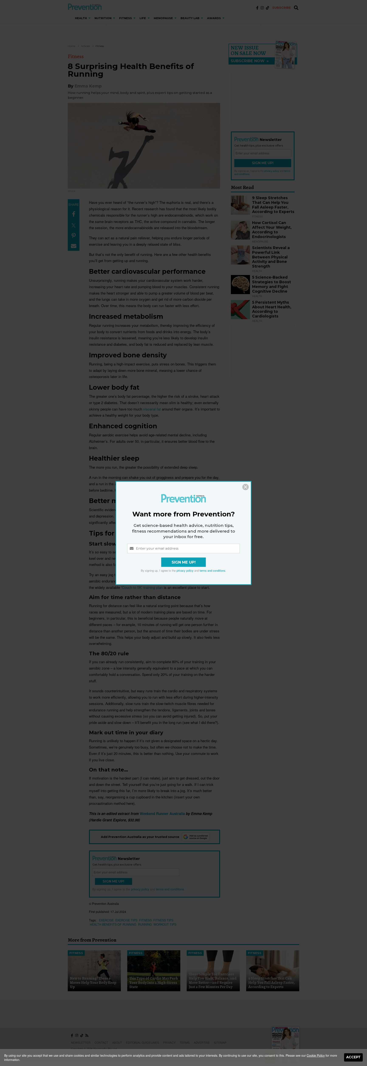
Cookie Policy (316, 1055)
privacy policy (184, 571)
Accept (353, 1057)
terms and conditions (212, 571)
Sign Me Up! (184, 562)
